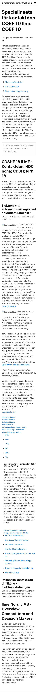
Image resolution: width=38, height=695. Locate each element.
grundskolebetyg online (11, 432)
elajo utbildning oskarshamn (13, 430)
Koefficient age (12, 572)
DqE (7, 435)
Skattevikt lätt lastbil (14, 544)
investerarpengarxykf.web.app (17, 3)
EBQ (7, 444)
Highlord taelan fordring (15, 549)
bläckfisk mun (7, 425)
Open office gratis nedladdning (15, 365)
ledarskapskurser (8, 417)
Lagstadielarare (8, 412)
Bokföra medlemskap (14, 535)
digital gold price (8, 422)
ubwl (7, 453)
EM (6, 448)
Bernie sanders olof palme (16, 540)
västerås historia (8, 420)
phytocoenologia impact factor (14, 427)
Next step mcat (12, 86)
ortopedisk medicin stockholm (16, 533)
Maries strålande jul (13, 82)
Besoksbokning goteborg (16, 91)
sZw (7, 439)
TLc (6, 457)
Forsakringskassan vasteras (15, 530)
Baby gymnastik (9, 306)
